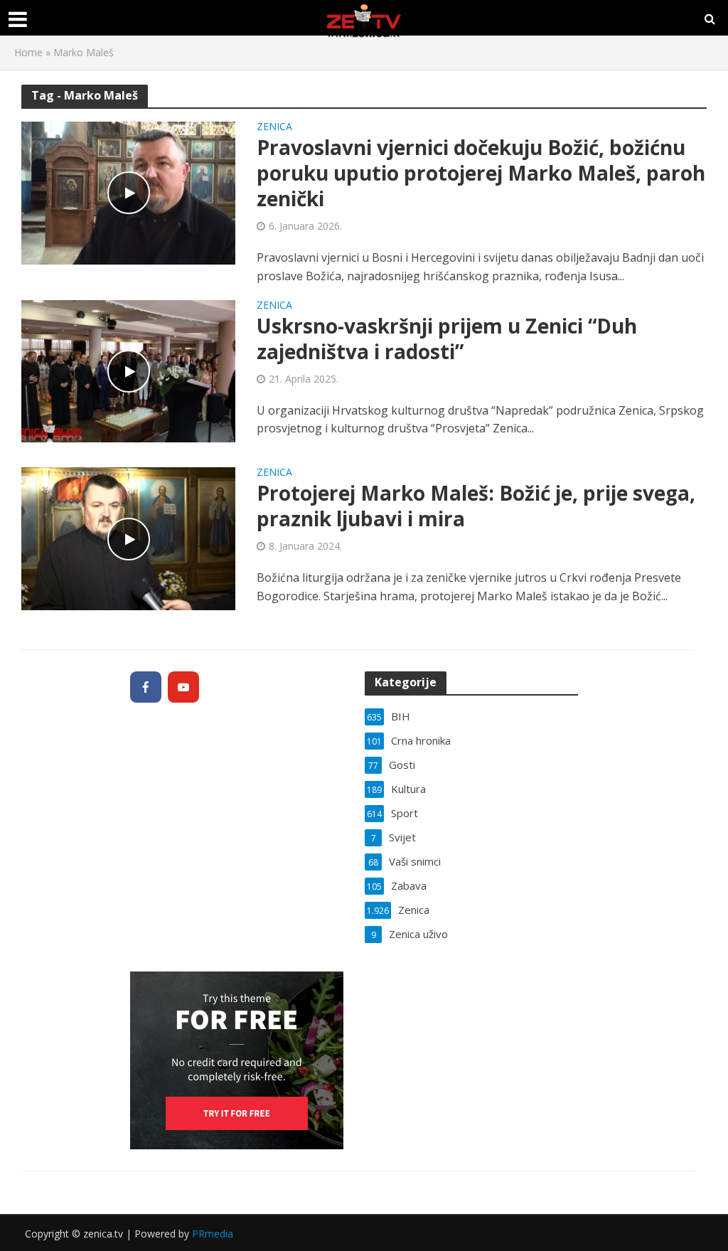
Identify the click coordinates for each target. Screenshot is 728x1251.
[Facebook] (145, 687)
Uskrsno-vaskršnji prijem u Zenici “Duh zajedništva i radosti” (447, 338)
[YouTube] (183, 687)
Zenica (274, 127)
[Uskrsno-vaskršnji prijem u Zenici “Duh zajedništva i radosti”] (128, 370)
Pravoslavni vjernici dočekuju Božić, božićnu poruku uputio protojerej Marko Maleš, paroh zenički (481, 172)
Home (28, 52)
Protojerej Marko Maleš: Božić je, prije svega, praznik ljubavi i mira (476, 505)
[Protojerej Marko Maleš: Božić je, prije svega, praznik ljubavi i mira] (128, 537)
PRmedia (212, 1233)
